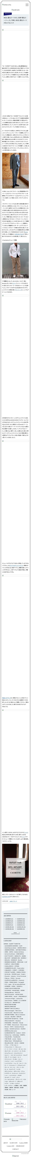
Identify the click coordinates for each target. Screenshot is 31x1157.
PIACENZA (15, 1023)
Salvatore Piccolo (19, 1027)
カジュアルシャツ (9, 1053)
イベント (15, 1049)
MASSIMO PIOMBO (9, 1014)
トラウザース (8, 1073)
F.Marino (7, 978)
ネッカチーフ (8, 1077)
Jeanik (15, 996)
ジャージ (20, 1059)
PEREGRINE (8, 1023)
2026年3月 (19, 923)
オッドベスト (8, 1051)
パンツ (13, 283)
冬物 (21, 1085)
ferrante (18, 978)
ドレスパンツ (22, 1073)
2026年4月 (8, 923)
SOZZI (23, 1033)
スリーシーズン (20, 1067)
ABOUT (5, 1143)
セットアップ (12, 1069)
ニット (6, 1075)
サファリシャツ (8, 1059)
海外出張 (16, 1087)
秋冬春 (21, 1087)
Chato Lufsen (20, 968)
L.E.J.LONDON (22, 1000)
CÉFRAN (17, 966)
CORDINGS (21, 970)
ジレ (26, 1063)
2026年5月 (19, 921)
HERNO (23, 990)
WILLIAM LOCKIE (9, 1043)
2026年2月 (8, 925)
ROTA (11, 1027)
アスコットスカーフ (9, 1047)
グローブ (7, 1057)
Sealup (6, 1029)
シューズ (16, 1063)
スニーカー (13, 1067)
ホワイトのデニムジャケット (16, 565)
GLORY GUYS (13, 1143)
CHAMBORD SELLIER (10, 968)
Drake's (23, 974)
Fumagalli (21, 982)
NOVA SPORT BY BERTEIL (11, 1018)
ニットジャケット (12, 1075)
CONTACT (15, 1149)
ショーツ (21, 1063)
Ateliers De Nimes (19, 952)
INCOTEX (17, 992)
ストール (7, 1067)
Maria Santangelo (9, 1010)
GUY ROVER (8, 990)
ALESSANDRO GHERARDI (11, 946)
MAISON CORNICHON (10, 1006)
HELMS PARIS (15, 990)
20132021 (20, 1106)
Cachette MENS (23, 1143)
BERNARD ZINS (16, 958)
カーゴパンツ (15, 1051)
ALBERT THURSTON (14, 944)
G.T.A (6, 984)
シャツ (12, 1061)
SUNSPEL (22, 1035)
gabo (11, 901)
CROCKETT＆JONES (10, 972)
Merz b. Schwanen (20, 1014)
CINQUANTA (8, 970)
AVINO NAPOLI (20, 954)
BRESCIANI (20, 962)
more (15, 932)
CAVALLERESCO (9, 966)
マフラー (7, 1083)
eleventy (13, 976)
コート (19, 1057)
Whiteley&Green (17, 1041)
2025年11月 (20, 927)
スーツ (15, 901)
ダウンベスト (17, 1071)
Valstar (19, 1039)
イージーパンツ (8, 1049)
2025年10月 (8, 929)
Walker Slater (8, 1041)
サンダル (15, 1059)
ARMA (6, 952)
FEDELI (13, 978)
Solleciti (18, 1033)
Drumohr (7, 976)
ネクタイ (20, 1075)
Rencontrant (15, 1025)
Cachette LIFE (6, 896)
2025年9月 (19, 929)
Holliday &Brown (9, 992)
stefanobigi (16, 1035)
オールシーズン (22, 1049)
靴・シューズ (12, 1089)
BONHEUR (14, 960)
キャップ (25, 1055)
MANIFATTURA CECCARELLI (12, 1008)
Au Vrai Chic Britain (10, 954)
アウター (7, 1045)
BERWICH (23, 958)
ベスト (24, 1079)
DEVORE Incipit (16, 974)
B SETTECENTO (9, 956)
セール (6, 1069)
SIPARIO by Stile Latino (11, 1031)
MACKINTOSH (16, 1002)
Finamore (21, 980)
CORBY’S (15, 970)
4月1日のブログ (19, 234)
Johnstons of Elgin (10, 998)
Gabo (26, 232)
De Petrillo (7, 974)
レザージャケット (9, 1085)
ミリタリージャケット (15, 1083)
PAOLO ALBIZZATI (9, 1021)
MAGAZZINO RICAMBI (10, 1004)
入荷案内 (16, 1085)
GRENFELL (19, 986)
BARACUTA (18, 956)
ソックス (18, 1069)
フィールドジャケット (9, 1079)
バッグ (13, 1077)
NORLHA (19, 1016)
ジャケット (7, 1061)
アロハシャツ (18, 1047)
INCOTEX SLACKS (9, 994)
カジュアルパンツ (18, 1053)
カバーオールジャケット (16, 1055)
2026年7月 (19, 919)
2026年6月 (8, 921)
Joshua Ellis (19, 998)
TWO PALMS (8, 1039)
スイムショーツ (12, 1065)
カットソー (7, 1055)
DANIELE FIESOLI (21, 972)
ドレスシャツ (15, 1073)
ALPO (20, 946)
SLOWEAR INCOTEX (10, 1033)
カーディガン (23, 1051)
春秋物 (11, 1087)
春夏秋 (6, 1087)
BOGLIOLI (7, 960)
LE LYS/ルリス (8, 1002)
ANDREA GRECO (22, 948)
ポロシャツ (19, 1081)
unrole (14, 1039)
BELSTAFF (7, 958)
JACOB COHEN (19, 994)
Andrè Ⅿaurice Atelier (10, 948)
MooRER (13, 1016)
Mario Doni (18, 1010)
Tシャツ (26, 832)
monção (7, 1016)
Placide (21, 1023)
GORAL (13, 986)
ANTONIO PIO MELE (21, 950)
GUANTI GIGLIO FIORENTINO (12, 988)
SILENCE (23, 1029)
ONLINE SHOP (20, 1146)
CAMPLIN (7, 964)
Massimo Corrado (18, 1012)
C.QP (26, 962)
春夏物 (25, 1085)
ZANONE (22, 1043)
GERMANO (7, 986)
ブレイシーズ (18, 290)
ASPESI (11, 952)
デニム (22, 1071)
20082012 (20, 1103)
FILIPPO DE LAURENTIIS (11, 980)
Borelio (20, 960)
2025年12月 (8, 927)
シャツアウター (18, 1061)
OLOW (21, 1018)
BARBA (24, 956)
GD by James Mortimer (19, 984)
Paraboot (18, 1021)
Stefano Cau (8, 1035)
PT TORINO (8, 1025)
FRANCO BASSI (13, 982)
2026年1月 (19, 925)
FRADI (6, 982)
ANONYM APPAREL (10, 950)
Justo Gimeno (8, 1000)
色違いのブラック (6, 698)
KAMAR (15, 1000)
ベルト (6, 1081)
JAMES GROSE (8, 996)
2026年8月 (8, 919)
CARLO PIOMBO (15, 964)
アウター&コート (14, 1045)
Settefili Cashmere (15, 1029)
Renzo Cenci (24, 1025)
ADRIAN (6, 944)
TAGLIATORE (8, 1037)
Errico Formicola (21, 976)
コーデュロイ (13, 1057)
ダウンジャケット (9, 1071)
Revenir (7, 1027)
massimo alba (8, 1012)
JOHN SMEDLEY (23, 996)
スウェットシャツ (21, 1065)
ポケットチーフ (12, 1081)
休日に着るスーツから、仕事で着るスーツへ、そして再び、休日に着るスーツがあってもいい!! (15, 20)
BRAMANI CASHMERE (10, 962)
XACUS (16, 1043)
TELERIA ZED (16, 1037)
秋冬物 (6, 1089)
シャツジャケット (8, 1063)
